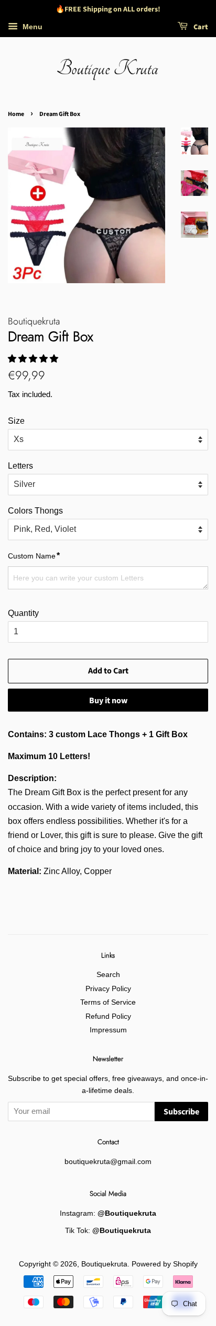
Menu (31, 26)
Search (108, 975)
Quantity (23, 613)
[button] (34, 358)
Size (16, 420)
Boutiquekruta (104, 1264)
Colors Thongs (35, 510)
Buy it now (108, 700)
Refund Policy (108, 1016)
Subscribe (181, 1112)
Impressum (108, 1030)
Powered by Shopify (165, 1264)
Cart (200, 27)
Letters (20, 465)
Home (16, 114)
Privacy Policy (108, 989)
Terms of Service (108, 1002)
